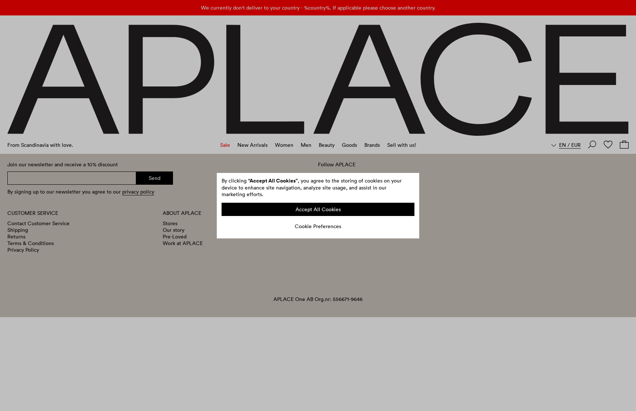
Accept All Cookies (318, 209)
